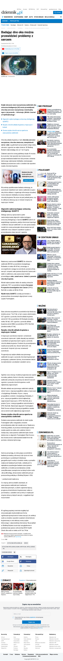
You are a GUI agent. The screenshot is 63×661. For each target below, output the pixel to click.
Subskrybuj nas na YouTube (12, 49)
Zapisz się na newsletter (11, 53)
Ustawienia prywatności (29, 656)
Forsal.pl (3, 642)
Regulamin (31, 654)
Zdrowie (5, 21)
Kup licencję (18, 536)
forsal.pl (25, 9)
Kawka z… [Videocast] (30, 25)
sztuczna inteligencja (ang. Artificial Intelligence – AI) (18, 547)
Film (25, 646)
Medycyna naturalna (40, 642)
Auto (15, 637)
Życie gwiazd (27, 644)
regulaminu (32, 617)
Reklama (17, 654)
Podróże (16, 648)
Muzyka (26, 648)
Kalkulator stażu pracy (54, 640)
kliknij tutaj (40, 628)
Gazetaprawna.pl (5, 639)
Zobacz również (28, 180)
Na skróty (4, 634)
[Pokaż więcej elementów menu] (61, 17)
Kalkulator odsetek (53, 644)
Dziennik (3, 28)
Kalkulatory (52, 634)
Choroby (37, 644)
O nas (11, 654)
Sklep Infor (3, 648)
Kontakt (5, 654)
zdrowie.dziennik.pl (11, 28)
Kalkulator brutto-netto (54, 646)
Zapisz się (31, 622)
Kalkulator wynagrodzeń (55, 648)
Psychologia (38, 646)
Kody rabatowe (27, 639)
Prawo (36, 637)
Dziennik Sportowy (42, 25)
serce (26, 543)
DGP (38, 9)
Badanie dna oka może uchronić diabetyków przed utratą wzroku (27, 174)
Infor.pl (3, 637)
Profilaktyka (14, 21)
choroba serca (7, 552)
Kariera (24, 654)
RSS (39, 656)
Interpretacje (4, 646)
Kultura (25, 650)
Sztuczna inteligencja (14, 543)
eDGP (2, 640)
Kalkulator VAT (52, 642)
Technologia (17, 639)
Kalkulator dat (52, 637)
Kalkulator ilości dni (53, 639)
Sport (15, 644)
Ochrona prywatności (42, 654)
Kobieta (26, 637)
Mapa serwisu (54, 654)
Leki (36, 640)
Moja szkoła (27, 642)
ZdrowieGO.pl (44, 9)
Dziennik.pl (17, 634)
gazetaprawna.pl (53, 9)
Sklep (59, 9)
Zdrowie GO (20, 25)
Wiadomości (17, 642)
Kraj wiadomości (31, 580)
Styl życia (37, 648)
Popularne (22, 580)
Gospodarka (16, 640)
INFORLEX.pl (32, 9)
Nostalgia (13, 25)
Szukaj (58, 12)
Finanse (37, 639)
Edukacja (26, 640)
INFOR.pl (19, 9)
